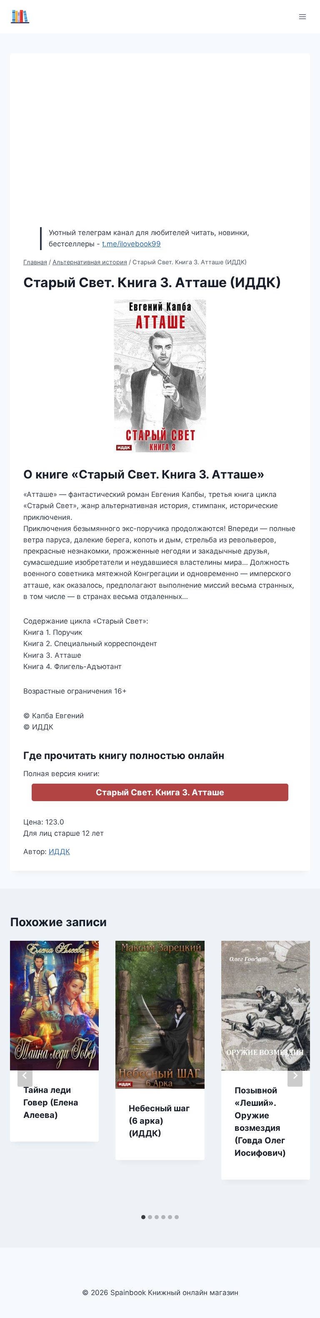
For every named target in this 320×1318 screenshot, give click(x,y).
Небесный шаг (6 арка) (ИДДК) (159, 1120)
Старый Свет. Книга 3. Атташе (160, 792)
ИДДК (59, 851)
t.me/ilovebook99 (131, 244)
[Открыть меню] (302, 16)
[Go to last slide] (25, 1075)
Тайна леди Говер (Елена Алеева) (50, 1102)
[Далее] (295, 1075)
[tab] (143, 1217)
